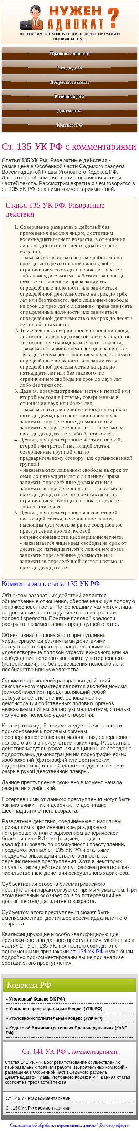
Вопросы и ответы (69, 82)
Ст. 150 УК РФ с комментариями (38, 1108)
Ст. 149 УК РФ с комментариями (38, 1098)
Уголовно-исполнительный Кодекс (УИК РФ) (55, 1018)
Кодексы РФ (70, 125)
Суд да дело (69, 67)
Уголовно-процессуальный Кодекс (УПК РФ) (55, 1008)
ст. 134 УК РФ (86, 951)
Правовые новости (69, 53)
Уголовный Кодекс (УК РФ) (37, 999)
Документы (69, 110)
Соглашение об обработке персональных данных (53, 1125)
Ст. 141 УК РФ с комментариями (69, 1051)
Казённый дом (69, 96)
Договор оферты (114, 1125)
